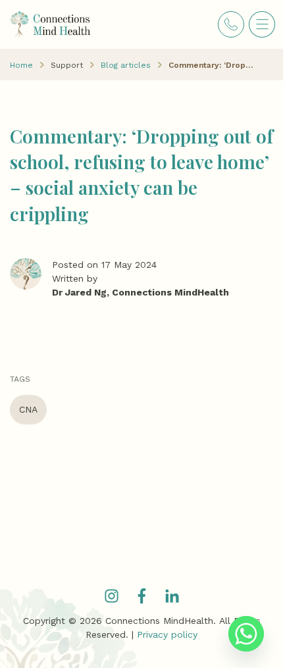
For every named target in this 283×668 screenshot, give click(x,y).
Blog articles (126, 65)
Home (21, 65)
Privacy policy (167, 634)
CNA (28, 409)
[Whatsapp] (246, 634)
